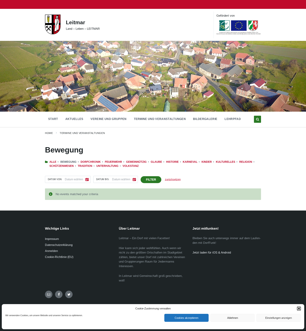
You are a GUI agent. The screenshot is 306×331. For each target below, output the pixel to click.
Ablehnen (232, 317)
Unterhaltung (107, 166)
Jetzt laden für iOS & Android (211, 252)
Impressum (52, 238)
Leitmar (75, 22)
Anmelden (51, 250)
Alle (52, 161)
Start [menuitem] (53, 118)
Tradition (85, 166)
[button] (299, 308)
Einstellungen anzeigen (278, 317)
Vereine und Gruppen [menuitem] (108, 118)
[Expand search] (257, 119)
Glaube (156, 161)
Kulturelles (225, 161)
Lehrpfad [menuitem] (233, 118)
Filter (151, 179)
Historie (172, 161)
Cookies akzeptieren (186, 317)
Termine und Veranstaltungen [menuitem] (160, 118)
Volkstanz (131, 166)
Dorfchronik (91, 161)
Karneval (190, 161)
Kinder (207, 161)
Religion (245, 161)
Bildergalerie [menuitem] (205, 118)
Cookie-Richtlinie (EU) (59, 256)
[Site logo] (53, 33)
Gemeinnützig (136, 161)
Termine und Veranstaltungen (82, 133)
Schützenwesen (61, 166)
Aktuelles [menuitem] (74, 118)
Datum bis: (102, 179)
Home (49, 133)
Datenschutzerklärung (59, 244)
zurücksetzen (173, 179)
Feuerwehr (113, 161)
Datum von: (55, 179)
